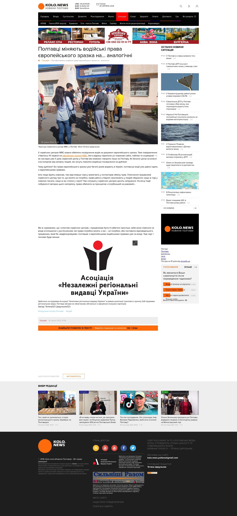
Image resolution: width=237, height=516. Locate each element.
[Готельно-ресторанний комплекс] (118, 36)
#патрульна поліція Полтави (50, 311)
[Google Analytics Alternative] (152, 473)
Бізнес (111, 16)
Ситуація (122, 16)
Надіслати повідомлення (108, 502)
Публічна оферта (103, 506)
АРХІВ (43, 23)
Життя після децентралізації (132, 23)
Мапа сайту (100, 497)
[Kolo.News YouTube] (180, 229)
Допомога (166, 16)
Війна (104, 23)
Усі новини (169, 208)
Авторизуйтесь (74, 376)
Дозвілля (82, 16)
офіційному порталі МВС (74, 155)
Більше (188, 267)
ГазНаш (113, 23)
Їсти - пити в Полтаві (90, 23)
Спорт (133, 16)
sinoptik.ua (185, 261)
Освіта (155, 16)
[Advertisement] (98, 204)
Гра (177, 16)
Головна (44, 16)
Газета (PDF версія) (57, 23)
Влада (56, 16)
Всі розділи (188, 16)
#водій (69, 311)
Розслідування (97, 16)
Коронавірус (153, 23)
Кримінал (73, 23)
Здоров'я (144, 16)
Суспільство (68, 16)
